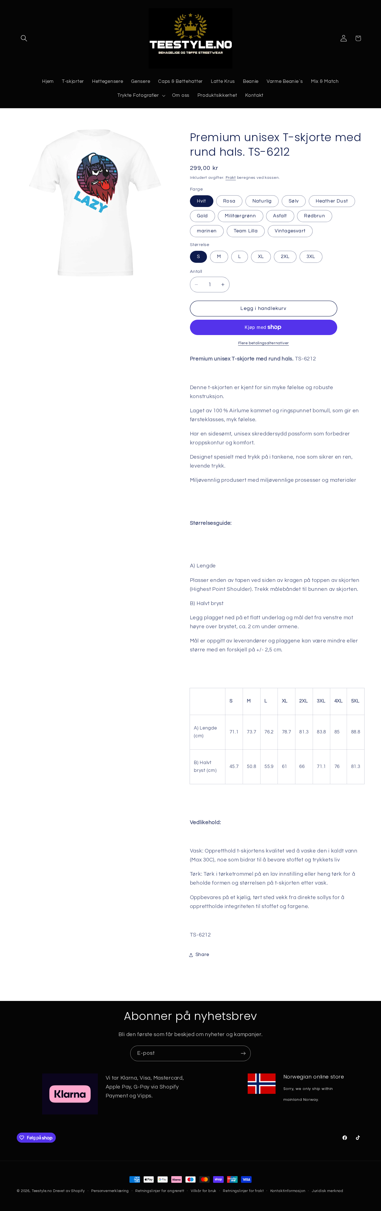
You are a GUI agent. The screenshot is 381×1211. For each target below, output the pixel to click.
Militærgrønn (240, 215)
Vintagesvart (290, 230)
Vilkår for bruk (204, 1191)
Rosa (229, 201)
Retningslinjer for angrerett (159, 1191)
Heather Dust (332, 201)
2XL (285, 256)
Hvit (201, 201)
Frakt (231, 177)
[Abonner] (243, 1053)
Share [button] (202, 954)
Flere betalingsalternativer (263, 343)
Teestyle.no (42, 1191)
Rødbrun (314, 215)
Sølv (294, 201)
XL (261, 256)
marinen (207, 230)
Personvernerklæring (110, 1191)
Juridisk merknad (327, 1191)
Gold (202, 215)
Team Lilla (246, 230)
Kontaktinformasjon (287, 1191)
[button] (24, 38)
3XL (311, 256)
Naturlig (262, 201)
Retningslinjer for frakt (243, 1191)
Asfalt (280, 215)
